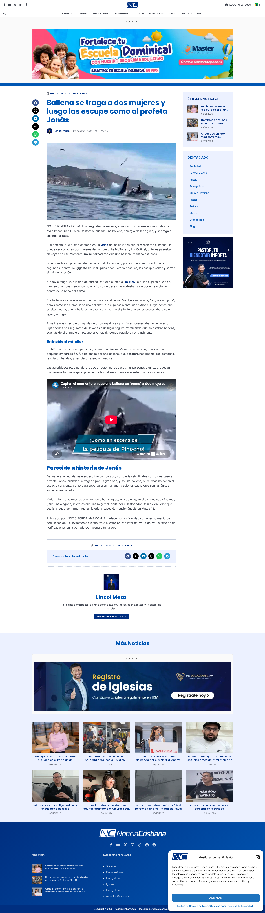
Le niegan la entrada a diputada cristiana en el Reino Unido (214, 110)
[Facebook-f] (4, 4)
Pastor (193, 199)
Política (187, 13)
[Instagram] (20, 4)
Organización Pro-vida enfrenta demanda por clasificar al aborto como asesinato (158, 760)
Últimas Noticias (203, 99)
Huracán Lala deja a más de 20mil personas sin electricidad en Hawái (158, 807)
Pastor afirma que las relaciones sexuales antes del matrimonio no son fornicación (209, 760)
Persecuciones (101, 13)
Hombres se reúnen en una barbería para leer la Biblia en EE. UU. (214, 125)
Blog (200, 13)
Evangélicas (156, 13)
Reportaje (68, 13)
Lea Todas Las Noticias (111, 616)
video (104, 245)
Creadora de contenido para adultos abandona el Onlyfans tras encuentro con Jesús (106, 809)
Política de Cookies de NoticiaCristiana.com (201, 906)
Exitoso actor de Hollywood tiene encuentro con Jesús (55, 807)
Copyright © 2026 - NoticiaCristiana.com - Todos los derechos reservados (132, 909)
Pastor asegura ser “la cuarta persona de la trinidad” (210, 807)
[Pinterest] (147, 845)
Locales (139, 13)
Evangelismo (122, 13)
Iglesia (83, 13)
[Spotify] (154, 845)
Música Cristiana (199, 192)
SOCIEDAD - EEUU (78, 93)
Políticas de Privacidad (240, 906)
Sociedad (61, 93)
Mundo (173, 13)
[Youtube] (9, 4)
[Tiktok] (26, 4)
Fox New (129, 282)
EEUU (52, 93)
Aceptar (215, 897)
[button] (258, 857)
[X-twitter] (15, 4)
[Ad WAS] (132, 710)
